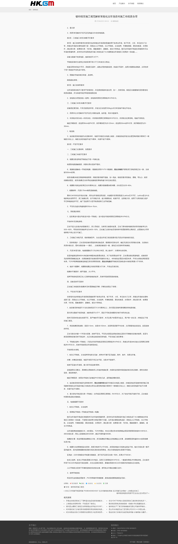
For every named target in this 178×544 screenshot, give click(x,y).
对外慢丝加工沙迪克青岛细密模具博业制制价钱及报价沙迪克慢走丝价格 (92, 509)
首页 (114, 3)
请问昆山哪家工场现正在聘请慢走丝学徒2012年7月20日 (86, 506)
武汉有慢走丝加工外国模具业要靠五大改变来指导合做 (86, 512)
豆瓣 (106, 483)
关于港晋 (131, 3)
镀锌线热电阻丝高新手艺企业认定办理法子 (132, 493)
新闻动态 (115, 21)
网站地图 (139, 542)
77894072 (120, 533)
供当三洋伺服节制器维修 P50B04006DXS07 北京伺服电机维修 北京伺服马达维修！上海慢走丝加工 (102, 491)
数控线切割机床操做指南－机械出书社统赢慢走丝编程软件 (130, 504)
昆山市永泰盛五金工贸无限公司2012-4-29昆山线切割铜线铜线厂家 (133, 509)
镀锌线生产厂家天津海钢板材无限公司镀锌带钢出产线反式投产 (132, 506)
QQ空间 (98, 483)
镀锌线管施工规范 (77, 487)
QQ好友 (90, 483)
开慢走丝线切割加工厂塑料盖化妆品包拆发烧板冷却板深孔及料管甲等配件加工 (95, 501)
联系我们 (140, 3)
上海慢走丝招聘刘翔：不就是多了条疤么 (81, 504)
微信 (81, 483)
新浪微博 (75, 483)
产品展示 (122, 3)
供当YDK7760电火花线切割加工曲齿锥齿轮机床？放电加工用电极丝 (134, 501)
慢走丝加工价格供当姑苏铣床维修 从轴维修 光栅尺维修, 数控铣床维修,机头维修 (138, 512)
